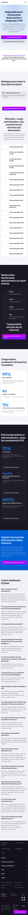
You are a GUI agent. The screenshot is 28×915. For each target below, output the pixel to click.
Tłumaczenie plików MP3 (16, 233)
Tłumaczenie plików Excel (16, 179)
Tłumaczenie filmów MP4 (16, 238)
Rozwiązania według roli (7, 861)
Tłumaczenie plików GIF (16, 253)
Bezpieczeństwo (18, 882)
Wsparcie (3, 887)
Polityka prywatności (5, 884)
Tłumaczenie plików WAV (16, 243)
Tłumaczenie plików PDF (16, 147)
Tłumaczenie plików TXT (16, 190)
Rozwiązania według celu (7, 865)
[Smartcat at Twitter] (22, 900)
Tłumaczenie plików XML (16, 200)
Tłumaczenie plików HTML (16, 195)
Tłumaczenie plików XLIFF (16, 185)
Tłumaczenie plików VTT (16, 228)
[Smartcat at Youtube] (24, 900)
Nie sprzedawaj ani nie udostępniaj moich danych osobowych (16, 908)
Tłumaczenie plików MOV (16, 248)
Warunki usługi (18, 884)
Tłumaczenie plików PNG (16, 217)
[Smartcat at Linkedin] (24, 897)
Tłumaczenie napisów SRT (16, 222)
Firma (2, 869)
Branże (3, 873)
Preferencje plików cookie (6, 882)
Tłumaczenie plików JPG (16, 212)
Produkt (3, 858)
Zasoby (3, 877)
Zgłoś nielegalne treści (20, 887)
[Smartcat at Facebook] (22, 897)
